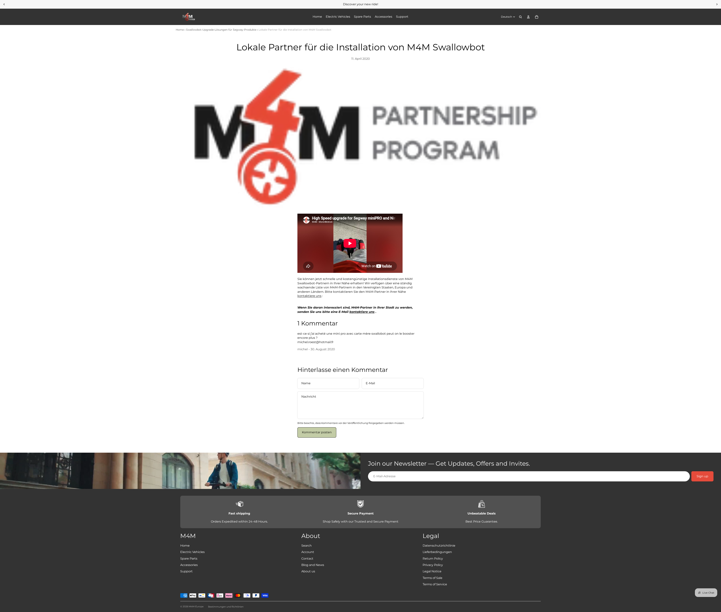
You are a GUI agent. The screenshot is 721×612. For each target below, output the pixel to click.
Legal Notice (432, 571)
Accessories (189, 565)
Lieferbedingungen (437, 552)
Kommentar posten (317, 432)
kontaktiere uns (309, 296)
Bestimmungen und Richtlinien (226, 606)
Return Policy (433, 558)
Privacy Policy (433, 565)
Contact (307, 558)
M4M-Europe (196, 606)
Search (306, 545)
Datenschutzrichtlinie (439, 545)
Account (307, 552)
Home (180, 29)
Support (186, 571)
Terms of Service (435, 584)
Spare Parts (188, 558)
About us (308, 571)
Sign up (702, 476)
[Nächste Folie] (717, 4)
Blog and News (312, 565)
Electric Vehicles (192, 552)
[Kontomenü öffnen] (528, 17)
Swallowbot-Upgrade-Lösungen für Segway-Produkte (221, 29)
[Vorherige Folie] (4, 4)
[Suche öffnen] (520, 17)
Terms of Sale (432, 578)
